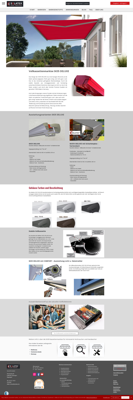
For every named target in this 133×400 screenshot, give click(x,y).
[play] (123, 65)
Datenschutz (116, 390)
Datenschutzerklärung (91, 397)
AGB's (115, 392)
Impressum (116, 389)
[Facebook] (38, 374)
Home (115, 380)
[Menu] (3, 3)
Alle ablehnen (115, 397)
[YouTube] (41, 374)
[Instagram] (34, 374)
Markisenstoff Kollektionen (94, 372)
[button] (78, 3)
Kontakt (115, 382)
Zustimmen (125, 397)
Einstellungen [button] (106, 397)
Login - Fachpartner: (119, 365)
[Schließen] (131, 397)
